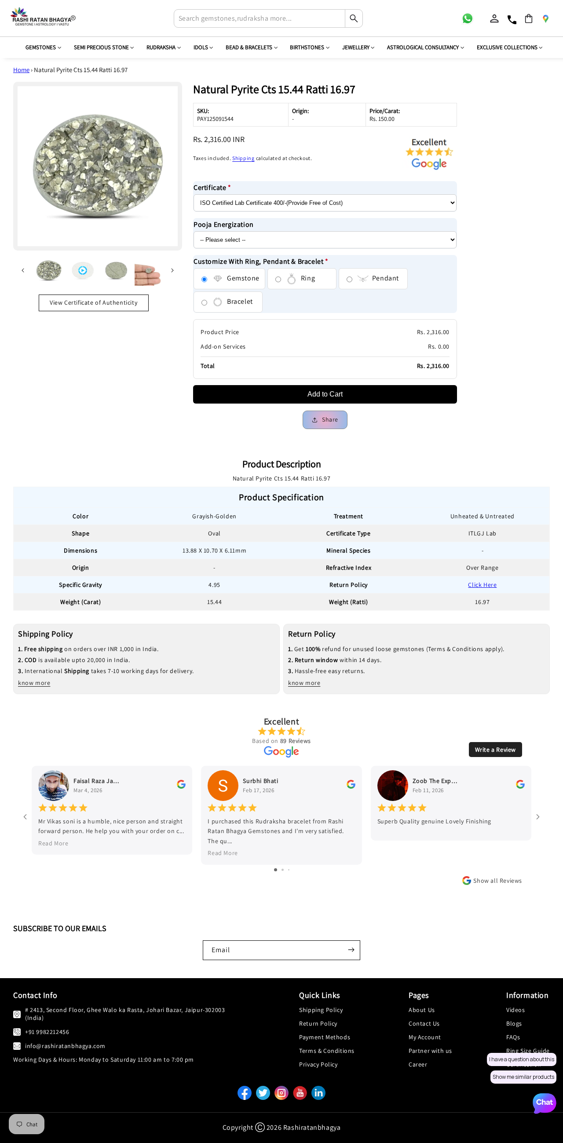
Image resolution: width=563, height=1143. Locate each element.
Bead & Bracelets (249, 47)
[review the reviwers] (181, 786)
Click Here (482, 585)
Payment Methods (324, 1037)
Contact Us (424, 1023)
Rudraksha (160, 47)
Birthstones (307, 47)
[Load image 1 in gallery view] (49, 270)
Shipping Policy (321, 1010)
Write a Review (495, 750)
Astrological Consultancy (423, 47)
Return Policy (318, 1023)
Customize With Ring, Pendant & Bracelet (261, 261)
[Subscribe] (351, 949)
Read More (53, 843)
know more (34, 683)
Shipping (243, 158)
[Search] (353, 18)
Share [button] (330, 419)
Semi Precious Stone (101, 47)
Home (21, 70)
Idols (201, 47)
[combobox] (268, 18)
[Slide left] (23, 270)
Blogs (514, 1023)
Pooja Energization (224, 224)
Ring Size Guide (528, 1051)
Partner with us (430, 1051)
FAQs (513, 1037)
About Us (422, 1010)
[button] (528, 18)
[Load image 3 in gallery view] (149, 270)
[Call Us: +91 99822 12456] (17, 1031)
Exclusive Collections (507, 47)
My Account (425, 1037)
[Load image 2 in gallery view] (116, 270)
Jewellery (355, 47)
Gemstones (41, 47)
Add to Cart (325, 394)
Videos (515, 1010)
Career (418, 1064)
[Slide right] (172, 270)
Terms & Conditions (327, 1051)
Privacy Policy (318, 1064)
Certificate (212, 187)
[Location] (545, 18)
